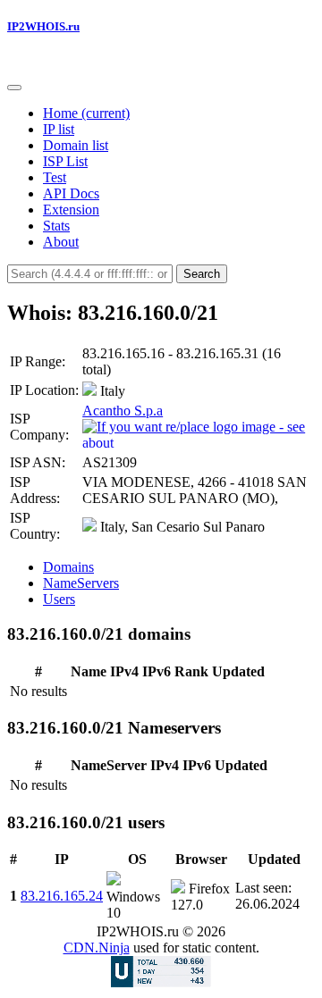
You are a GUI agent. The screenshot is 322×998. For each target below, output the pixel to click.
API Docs (71, 193)
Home (86, 113)
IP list (58, 129)
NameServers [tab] (81, 583)
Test (54, 177)
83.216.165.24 (62, 895)
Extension (71, 209)
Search (201, 274)
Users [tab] (59, 599)
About (61, 241)
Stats (56, 225)
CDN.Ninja (97, 947)
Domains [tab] (68, 566)
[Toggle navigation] (14, 87)
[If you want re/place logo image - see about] (197, 433)
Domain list (75, 145)
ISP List (65, 161)
